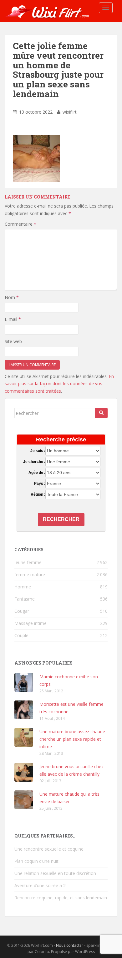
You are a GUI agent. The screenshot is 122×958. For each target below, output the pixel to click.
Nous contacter (69, 945)
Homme (22, 587)
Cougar (21, 611)
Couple (21, 635)
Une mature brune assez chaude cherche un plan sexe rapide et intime (72, 739)
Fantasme (24, 599)
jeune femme (28, 562)
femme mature (29, 574)
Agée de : (36, 472)
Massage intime (30, 623)
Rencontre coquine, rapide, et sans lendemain (60, 898)
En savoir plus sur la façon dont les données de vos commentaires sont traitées (59, 383)
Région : (38, 494)
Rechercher (61, 519)
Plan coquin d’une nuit (36, 861)
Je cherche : (34, 461)
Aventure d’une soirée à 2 (40, 885)
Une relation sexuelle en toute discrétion (55, 873)
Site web (13, 341)
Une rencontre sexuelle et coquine (49, 849)
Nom (12, 297)
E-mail (13, 319)
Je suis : (37, 451)
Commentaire (20, 224)
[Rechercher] (101, 413)
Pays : (39, 483)
